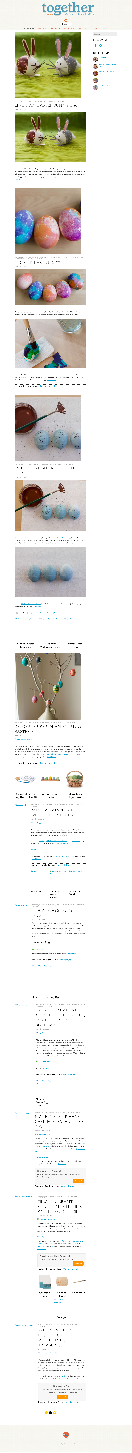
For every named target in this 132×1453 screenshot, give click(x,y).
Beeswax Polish (65, 843)
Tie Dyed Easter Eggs (37, 263)
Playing (42, 28)
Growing (55, 28)
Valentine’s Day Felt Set (59, 1379)
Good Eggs (43, 841)
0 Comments (59, 101)
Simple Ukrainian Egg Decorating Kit (59, 754)
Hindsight (102, 57)
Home (55, 257)
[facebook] (95, 45)
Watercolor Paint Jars (60, 856)
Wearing (82, 28)
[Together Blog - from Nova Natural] (66, 16)
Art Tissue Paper (65, 1241)
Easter (35, 257)
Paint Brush (76, 841)
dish (52, 1246)
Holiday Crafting (39, 101)
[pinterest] (100, 45)
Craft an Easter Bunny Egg (46, 106)
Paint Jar (62, 1317)
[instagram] (106, 45)
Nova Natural (47, 386)
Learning (69, 28)
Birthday (50, 1004)
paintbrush (41, 1246)
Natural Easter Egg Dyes (65, 926)
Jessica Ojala (19, 101)
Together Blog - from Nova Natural (65, 1444)
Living (95, 28)
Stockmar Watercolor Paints (31, 604)
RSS (66, 20)
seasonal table (26, 259)
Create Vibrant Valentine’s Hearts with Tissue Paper (59, 1207)
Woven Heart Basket (59, 1376)
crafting (69, 257)
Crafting (29, 28)
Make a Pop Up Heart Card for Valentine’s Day (59, 1122)
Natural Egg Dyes (68, 538)
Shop (105, 28)
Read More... (19, 179)
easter (75, 257)
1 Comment (79, 1113)
